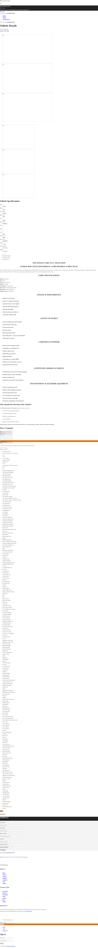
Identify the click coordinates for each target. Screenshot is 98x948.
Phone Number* (3, 833)
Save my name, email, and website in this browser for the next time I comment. (18, 445)
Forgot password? (11, 946)
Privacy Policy (29, 911)
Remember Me (4, 946)
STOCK (4, 17)
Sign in (2, 943)
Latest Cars (5, 891)
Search (2, 924)
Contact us (5, 879)
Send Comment (3, 441)
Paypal (4, 901)
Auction (4, 883)
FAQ (4, 881)
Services (4, 874)
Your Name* (2, 822)
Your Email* (2, 828)
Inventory (5, 878)
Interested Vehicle (3, 844)
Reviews (4, 898)
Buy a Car (5, 893)
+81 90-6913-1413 (11, 13)
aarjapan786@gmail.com (5, 6)
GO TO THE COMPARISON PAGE (7, 852)
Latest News (5, 894)
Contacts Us (6, 19)
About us (5, 876)
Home (4, 16)
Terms (4, 896)
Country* (2, 839)
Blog (4, 899)
